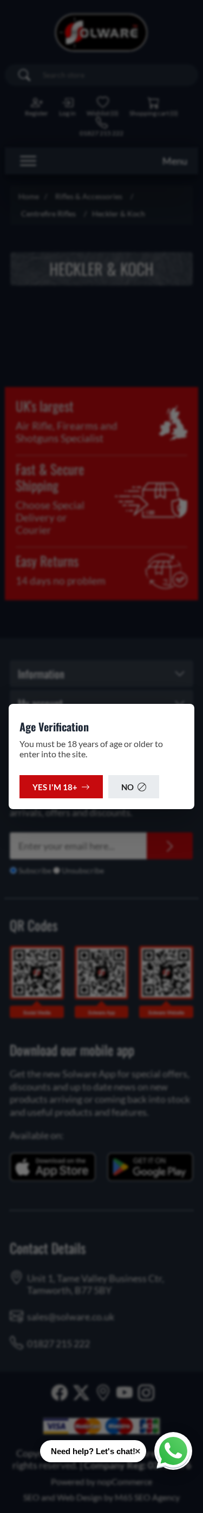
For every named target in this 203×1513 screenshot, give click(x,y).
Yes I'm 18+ (54, 787)
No (127, 787)
